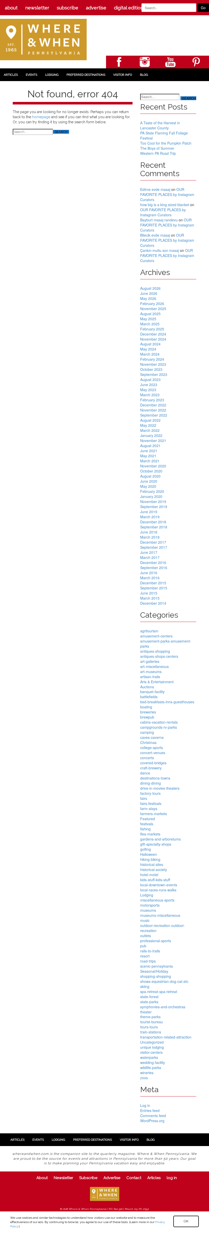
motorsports (150, 905)
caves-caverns (152, 737)
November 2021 (153, 440)
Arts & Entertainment (157, 681)
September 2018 (153, 526)
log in (172, 1178)
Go (203, 7)
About (11, 7)
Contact (133, 1178)
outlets (145, 935)
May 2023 (148, 389)
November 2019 (153, 501)
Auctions (147, 686)
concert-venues (152, 752)
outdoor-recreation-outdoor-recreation (162, 928)
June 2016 (148, 572)
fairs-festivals (150, 803)
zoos (144, 1077)
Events (31, 75)
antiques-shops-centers (159, 656)
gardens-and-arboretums (160, 839)
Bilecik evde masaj (155, 235)
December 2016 (153, 562)
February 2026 (152, 303)
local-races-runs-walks (158, 889)
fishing (145, 828)
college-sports (151, 747)
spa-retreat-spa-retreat (158, 991)
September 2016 (153, 567)
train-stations (150, 1031)
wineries (146, 1072)
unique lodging (152, 1047)
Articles (11, 75)
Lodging (52, 75)
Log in (145, 1105)
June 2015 (148, 593)
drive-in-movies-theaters (159, 788)
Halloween (148, 854)
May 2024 (148, 349)
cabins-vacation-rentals (159, 722)
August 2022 (150, 420)
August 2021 (150, 445)
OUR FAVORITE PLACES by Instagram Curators (167, 194)
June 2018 (148, 532)
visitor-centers (151, 1052)
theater (146, 1011)
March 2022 (150, 430)
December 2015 (153, 582)
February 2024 (152, 359)
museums (148, 910)
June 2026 (148, 293)
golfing (145, 849)
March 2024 (150, 354)
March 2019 (150, 516)
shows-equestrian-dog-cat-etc (164, 981)
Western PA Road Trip (158, 153)
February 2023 (152, 399)
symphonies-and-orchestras (162, 1006)
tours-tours (149, 1026)
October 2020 (151, 471)
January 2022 (151, 435)
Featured (147, 818)
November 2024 (153, 339)
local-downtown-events (158, 884)
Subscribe (67, 7)
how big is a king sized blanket (164, 204)
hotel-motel (149, 874)
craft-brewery (151, 767)
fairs (143, 798)
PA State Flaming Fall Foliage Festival (164, 135)
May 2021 (148, 455)
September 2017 (153, 547)
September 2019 (153, 506)
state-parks (149, 1001)
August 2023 (150, 379)
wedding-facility (152, 1062)
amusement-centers (156, 635)
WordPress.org (152, 1120)
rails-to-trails (150, 950)
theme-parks (150, 1016)
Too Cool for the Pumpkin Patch (165, 143)
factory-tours (150, 793)
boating (146, 706)
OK (186, 1221)
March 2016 (150, 577)
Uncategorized (152, 1042)
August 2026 (150, 288)
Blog (144, 75)
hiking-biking (150, 859)
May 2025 (148, 318)
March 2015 (150, 598)
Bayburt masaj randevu (159, 219)
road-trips (148, 961)
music (145, 920)
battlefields (149, 696)
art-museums (151, 671)
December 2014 (153, 603)
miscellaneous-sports (157, 900)
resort (145, 955)
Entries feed (150, 1110)
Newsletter (37, 7)
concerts (147, 757)
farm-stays (148, 808)
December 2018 (153, 521)
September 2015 (153, 587)
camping (147, 732)
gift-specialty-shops (155, 844)
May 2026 (148, 298)
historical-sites (151, 864)
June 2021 (148, 450)
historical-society (153, 869)
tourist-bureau (151, 1021)
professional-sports (155, 940)
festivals (146, 823)
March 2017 (150, 557)
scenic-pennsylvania (156, 966)
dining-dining (150, 783)
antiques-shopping (155, 651)
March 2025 (150, 323)
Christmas (148, 742)
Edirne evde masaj (155, 189)
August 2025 (150, 313)
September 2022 (153, 415)
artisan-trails (150, 676)
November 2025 (153, 308)
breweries (148, 711)
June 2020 (148, 481)
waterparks (149, 1057)
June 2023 (148, 384)
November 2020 (153, 465)
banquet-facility (152, 691)
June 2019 (148, 511)
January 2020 (151, 496)
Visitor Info (122, 75)
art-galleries (149, 661)
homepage (41, 117)
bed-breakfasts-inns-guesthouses (167, 701)
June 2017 (148, 552)
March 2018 (150, 537)
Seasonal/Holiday (154, 971)
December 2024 (153, 334)
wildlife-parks (150, 1067)
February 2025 (152, 328)
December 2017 (153, 542)
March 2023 (150, 394)
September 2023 (153, 374)
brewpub (147, 717)
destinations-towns (155, 778)
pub (143, 945)
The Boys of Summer (157, 148)
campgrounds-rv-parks (158, 727)
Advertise (96, 7)
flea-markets (150, 833)
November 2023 (153, 364)
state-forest (149, 996)
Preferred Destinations (86, 75)
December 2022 (153, 404)
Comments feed (153, 1115)
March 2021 (150, 460)
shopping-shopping (155, 976)
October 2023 (151, 369)
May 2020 (148, 486)
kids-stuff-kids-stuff (155, 879)
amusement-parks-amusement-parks (165, 643)
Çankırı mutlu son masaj (159, 250)
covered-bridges (153, 762)
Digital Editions (130, 7)
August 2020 (150, 476)
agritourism (149, 630)
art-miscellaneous (154, 666)
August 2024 (150, 343)
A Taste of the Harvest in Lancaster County (160, 125)
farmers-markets (153, 813)
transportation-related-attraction (165, 1037)
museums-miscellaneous (160, 915)
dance (145, 772)
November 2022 (153, 410)
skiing (144, 986)
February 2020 (152, 491)
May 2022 (148, 425)
